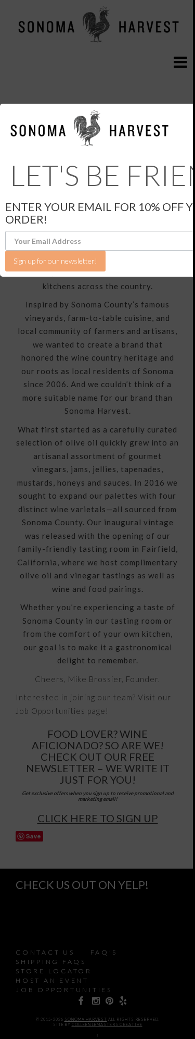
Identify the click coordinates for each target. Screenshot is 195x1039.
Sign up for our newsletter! (55, 260)
